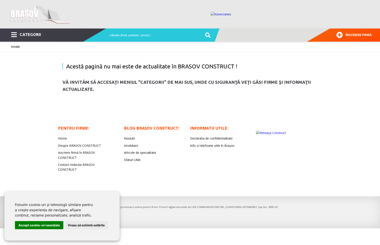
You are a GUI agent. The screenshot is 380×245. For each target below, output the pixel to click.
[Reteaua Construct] (271, 133)
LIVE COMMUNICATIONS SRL (208, 207)
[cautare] (206, 35)
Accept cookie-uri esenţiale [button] (39, 225)
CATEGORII (30, 34)
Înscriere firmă (359, 35)
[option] (291, 14)
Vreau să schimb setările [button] (86, 225)
